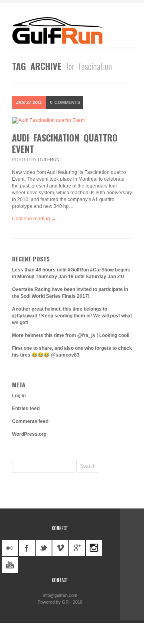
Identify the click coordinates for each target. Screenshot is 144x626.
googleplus (77, 548)
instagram (94, 548)
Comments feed (30, 421)
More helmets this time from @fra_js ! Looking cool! (71, 335)
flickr (10, 548)
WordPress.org (29, 434)
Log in (19, 396)
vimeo (60, 548)
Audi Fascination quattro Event (65, 143)
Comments (65, 102)
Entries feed (26, 408)
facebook (27, 548)
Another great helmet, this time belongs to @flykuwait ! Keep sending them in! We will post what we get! (72, 315)
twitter (44, 548)
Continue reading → (34, 218)
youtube (10, 565)
